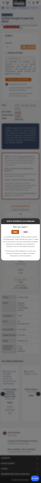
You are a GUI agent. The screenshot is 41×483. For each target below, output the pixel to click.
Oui (15, 232)
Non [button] (25, 232)
